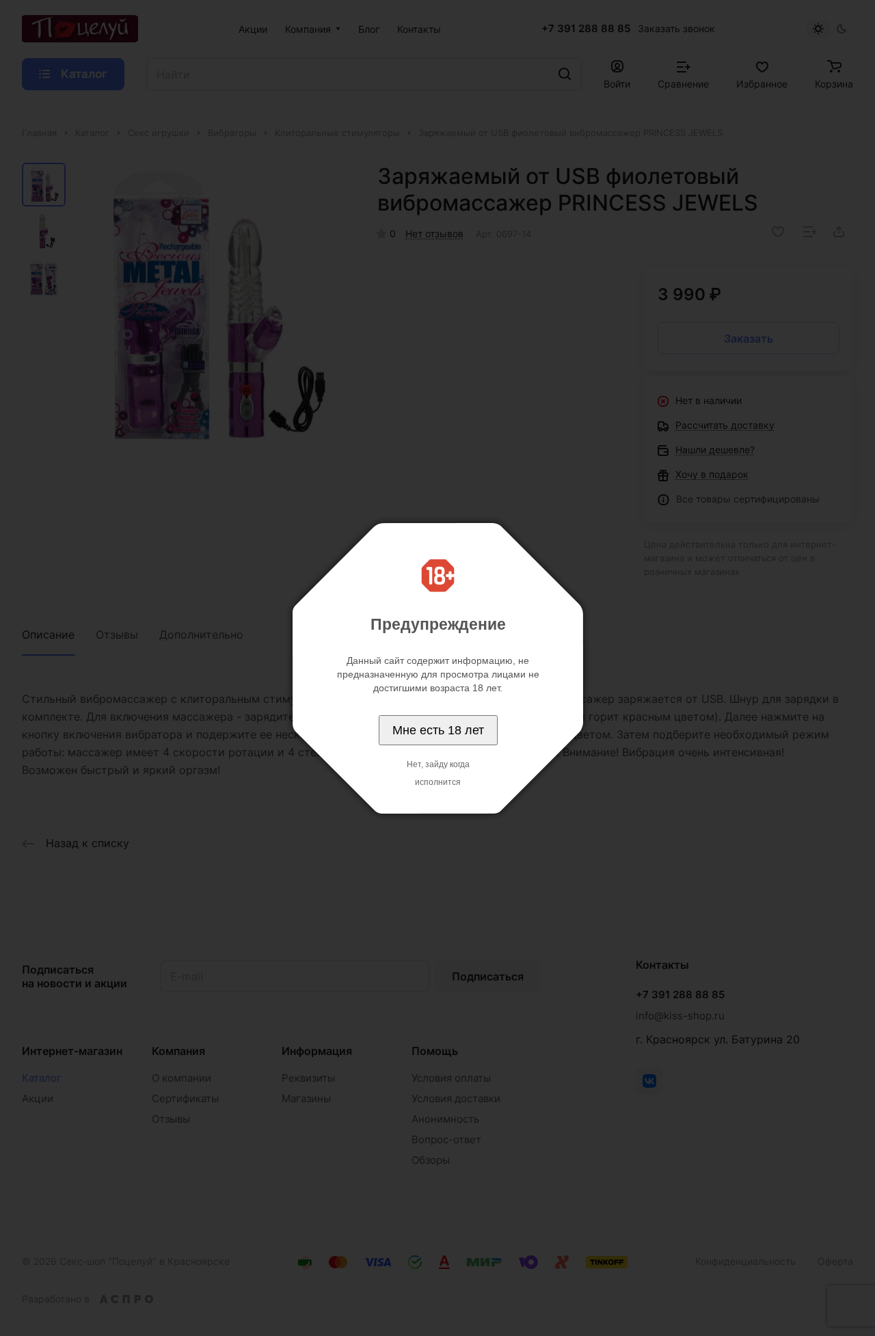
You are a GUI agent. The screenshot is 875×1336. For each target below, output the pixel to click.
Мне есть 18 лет (438, 730)
